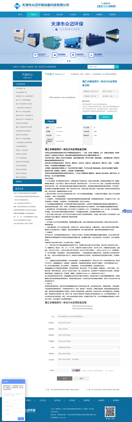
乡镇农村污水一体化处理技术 (24, 96)
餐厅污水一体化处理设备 (23, 111)
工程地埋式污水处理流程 (23, 131)
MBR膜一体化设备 (21, 154)
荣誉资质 (86, 14)
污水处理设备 (97, 74)
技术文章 (60, 14)
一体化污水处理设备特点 (21, 200)
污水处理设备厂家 (21, 92)
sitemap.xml (62, 417)
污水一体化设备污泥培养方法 (22, 203)
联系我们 (113, 14)
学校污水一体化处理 (22, 150)
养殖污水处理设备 (21, 177)
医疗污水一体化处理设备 (23, 100)
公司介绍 (46, 14)
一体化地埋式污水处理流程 (24, 142)
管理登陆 (55, 417)
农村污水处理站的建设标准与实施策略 (25, 193)
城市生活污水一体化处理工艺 (24, 115)
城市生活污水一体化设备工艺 (24, 119)
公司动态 (73, 14)
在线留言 (99, 14)
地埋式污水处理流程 (22, 134)
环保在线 (60, 414)
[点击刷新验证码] (76, 370)
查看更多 (19, 181)
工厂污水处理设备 (21, 158)
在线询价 (89, 117)
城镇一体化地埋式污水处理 (24, 127)
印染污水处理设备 (21, 165)
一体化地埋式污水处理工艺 (24, 107)
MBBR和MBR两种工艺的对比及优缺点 (25, 210)
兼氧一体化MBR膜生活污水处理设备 (25, 206)
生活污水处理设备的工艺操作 (22, 220)
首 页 (20, 14)
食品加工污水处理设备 (22, 162)
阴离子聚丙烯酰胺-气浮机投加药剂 (24, 213)
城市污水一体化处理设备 (23, 138)
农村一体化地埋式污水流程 (24, 104)
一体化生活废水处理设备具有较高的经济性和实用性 (27, 196)
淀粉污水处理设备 (21, 169)
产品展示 (33, 14)
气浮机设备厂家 (20, 88)
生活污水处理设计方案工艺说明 (23, 223)
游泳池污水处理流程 (22, 123)
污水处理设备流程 (21, 146)
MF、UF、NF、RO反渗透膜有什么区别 (26, 217)
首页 (81, 74)
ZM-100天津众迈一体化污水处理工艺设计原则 (105, 389)
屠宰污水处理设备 (21, 173)
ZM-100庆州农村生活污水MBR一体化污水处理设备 (66, 389)
